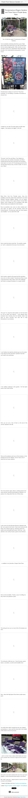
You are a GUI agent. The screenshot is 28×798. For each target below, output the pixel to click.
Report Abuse (22, 797)
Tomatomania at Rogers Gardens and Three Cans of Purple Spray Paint (16, 12)
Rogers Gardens (9, 785)
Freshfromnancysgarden (21, 783)
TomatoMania (24, 785)
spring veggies (16, 785)
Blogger (18, 797)
